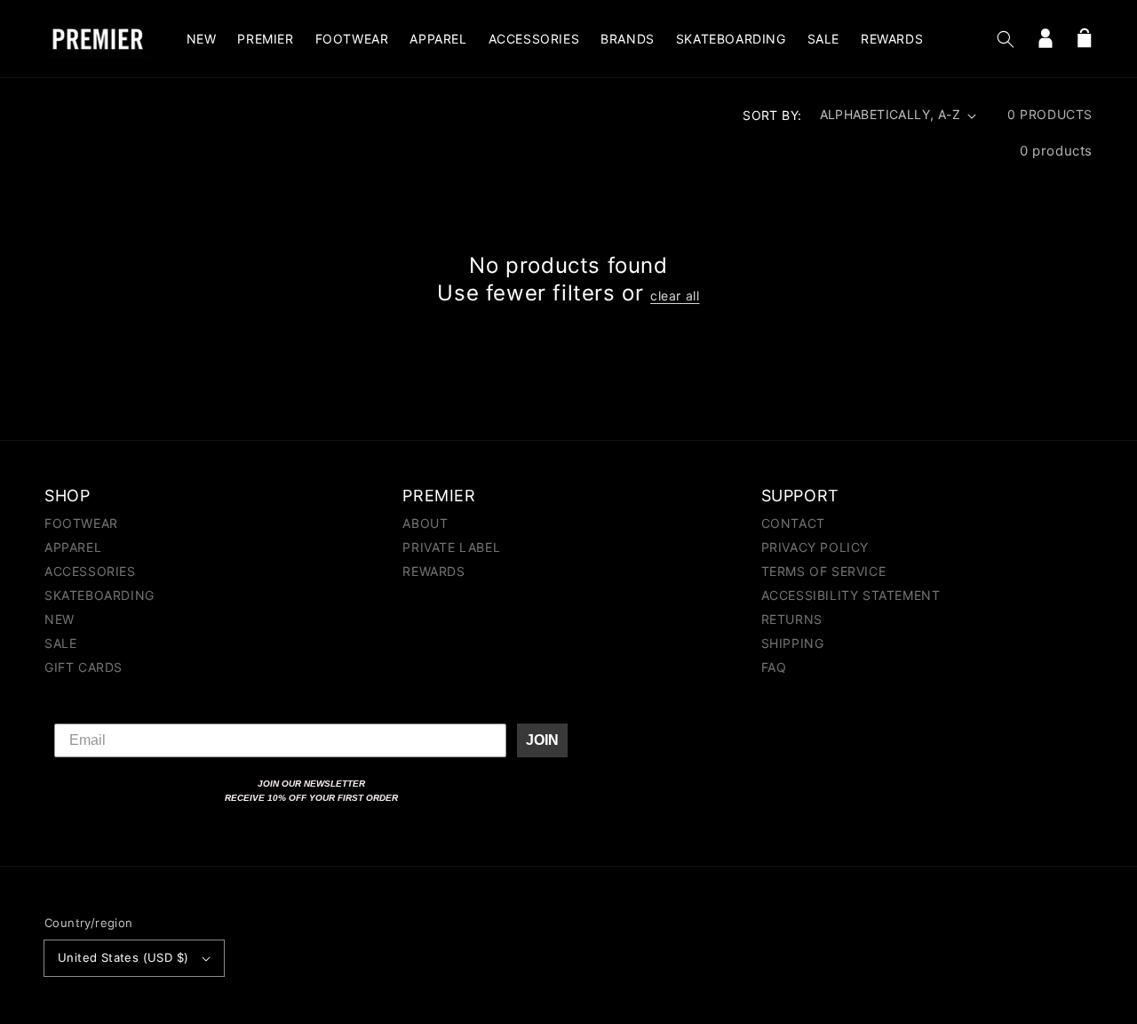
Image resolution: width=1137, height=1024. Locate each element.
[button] (1005, 39)
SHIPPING (792, 643)
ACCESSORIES (90, 571)
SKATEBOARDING (99, 595)
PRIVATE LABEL (451, 547)
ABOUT (425, 524)
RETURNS (792, 619)
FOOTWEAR (81, 524)
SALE (60, 643)
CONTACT (793, 524)
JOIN (542, 740)
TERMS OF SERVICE (824, 571)
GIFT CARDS (83, 667)
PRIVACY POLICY (815, 547)
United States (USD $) (123, 957)
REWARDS (433, 571)
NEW (59, 619)
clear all (674, 295)
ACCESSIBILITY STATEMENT (851, 595)
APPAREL (72, 547)
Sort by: (772, 115)
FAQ (774, 667)
